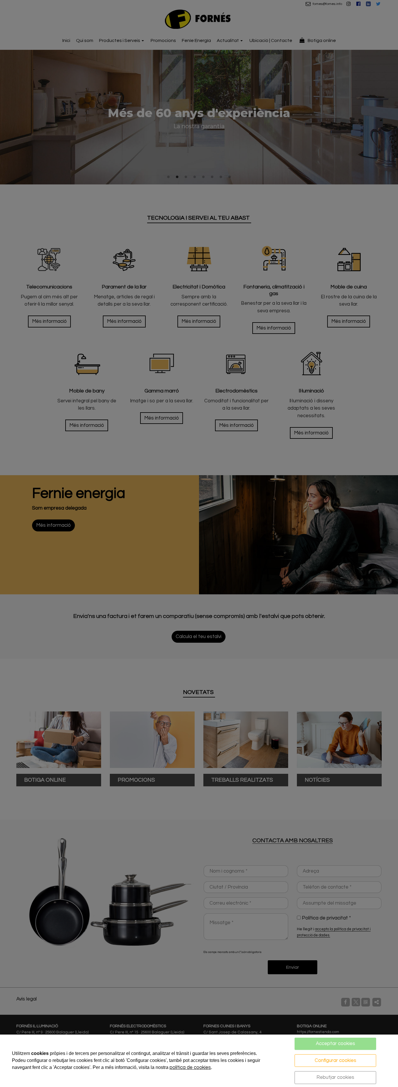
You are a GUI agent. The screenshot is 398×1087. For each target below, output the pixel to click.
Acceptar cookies (335, 1043)
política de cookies (190, 1067)
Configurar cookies (335, 1060)
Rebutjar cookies (335, 1077)
